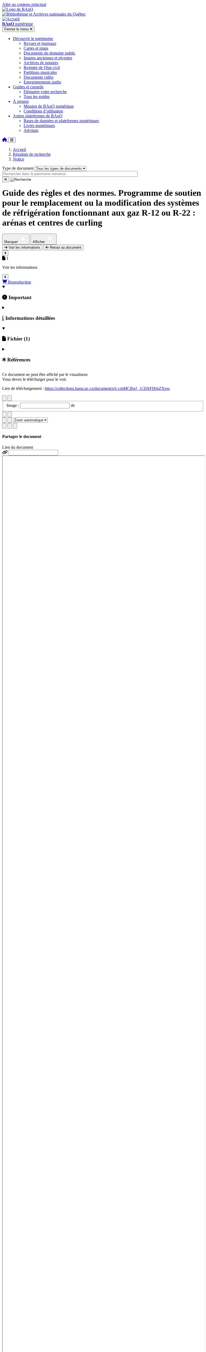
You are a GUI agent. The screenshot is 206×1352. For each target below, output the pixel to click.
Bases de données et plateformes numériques (61, 120)
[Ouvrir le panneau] (5, 253)
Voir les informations (24, 247)
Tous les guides (37, 96)
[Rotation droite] (10, 414)
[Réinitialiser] (5, 179)
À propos (21, 101)
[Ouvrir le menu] (12, 140)
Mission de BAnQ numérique (49, 106)
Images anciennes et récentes (48, 58)
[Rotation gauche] (4, 414)
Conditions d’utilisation (43, 111)
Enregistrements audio (42, 82)
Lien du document (17, 447)
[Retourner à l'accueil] (5, 139)
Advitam (31, 130)
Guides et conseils (28, 87)
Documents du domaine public (49, 53)
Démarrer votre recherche (45, 91)
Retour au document (65, 247)
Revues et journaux (40, 43)
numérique (17, 23)
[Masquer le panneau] (5, 277)
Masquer (11, 242)
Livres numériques (39, 125)
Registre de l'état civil (42, 67)
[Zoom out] (10, 420)
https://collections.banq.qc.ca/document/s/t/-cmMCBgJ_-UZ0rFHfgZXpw (107, 388)
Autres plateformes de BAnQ (37, 116)
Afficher (39, 242)
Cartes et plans (36, 48)
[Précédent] (4, 398)
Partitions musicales (40, 72)
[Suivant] (10, 398)
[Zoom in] (4, 420)
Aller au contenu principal (24, 4)
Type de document (18, 168)
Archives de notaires (41, 62)
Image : (13, 405)
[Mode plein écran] (15, 426)
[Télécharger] (4, 426)
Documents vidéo (38, 77)
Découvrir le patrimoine (33, 38)
